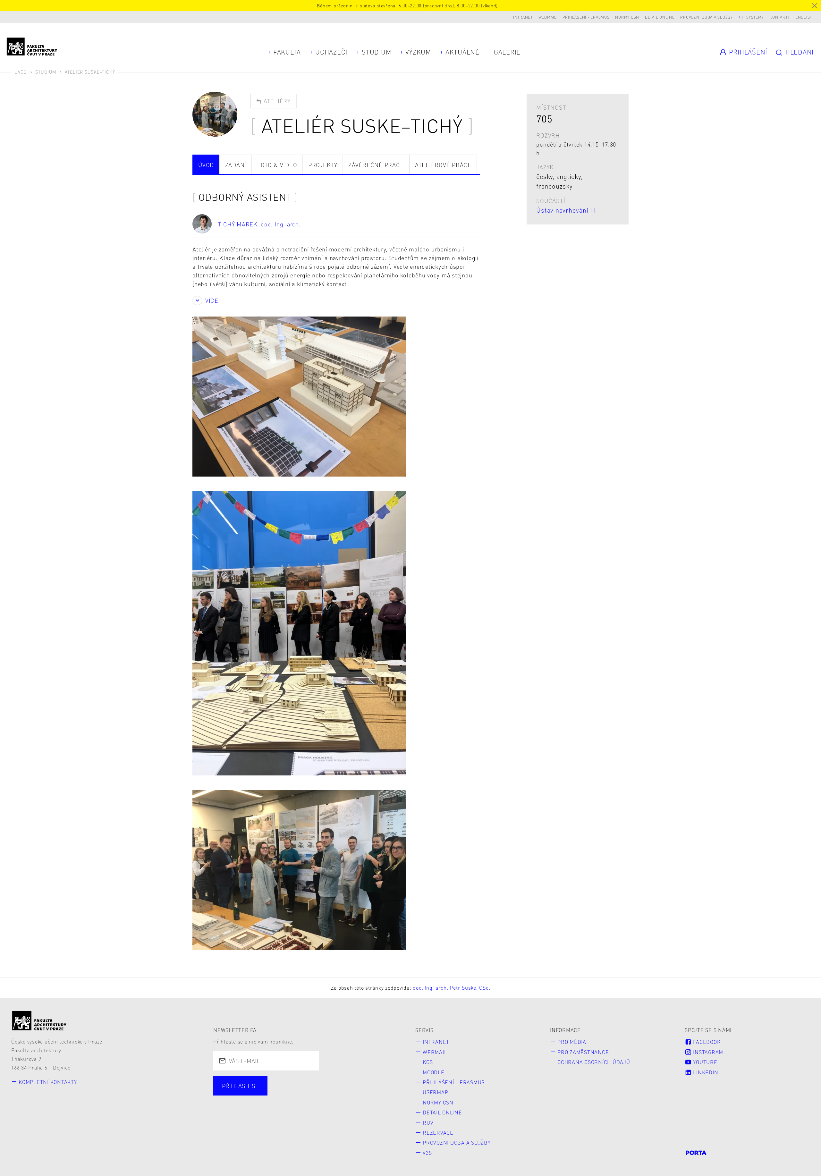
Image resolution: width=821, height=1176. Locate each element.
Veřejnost (368, 1093)
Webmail (547, 17)
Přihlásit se (240, 1085)
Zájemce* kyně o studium (258, 1105)
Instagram (708, 1052)
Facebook (706, 1041)
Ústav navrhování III (566, 210)
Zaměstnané (283, 1093)
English (804, 17)
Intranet (523, 17)
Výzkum (418, 52)
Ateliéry (276, 101)
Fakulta (287, 52)
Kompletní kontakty (48, 1082)
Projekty (322, 164)
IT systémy (753, 17)
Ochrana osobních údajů (593, 1062)
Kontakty (779, 17)
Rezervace (438, 1132)
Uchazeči (331, 52)
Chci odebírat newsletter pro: (264, 1082)
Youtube (704, 1062)
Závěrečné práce (376, 164)
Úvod (20, 72)
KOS (428, 1062)
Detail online (660, 17)
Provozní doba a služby (706, 17)
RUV (428, 1122)
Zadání (236, 164)
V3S (427, 1152)
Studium (376, 52)
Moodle (433, 1072)
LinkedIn (705, 1072)
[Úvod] (39, 1020)
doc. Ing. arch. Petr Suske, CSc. (451, 987)
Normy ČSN (627, 17)
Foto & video (277, 164)
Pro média (571, 1041)
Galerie (507, 52)
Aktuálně (462, 52)
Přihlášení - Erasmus (586, 17)
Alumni (327, 1093)
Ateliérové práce (443, 164)
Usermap (435, 1092)
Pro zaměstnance (583, 1052)
